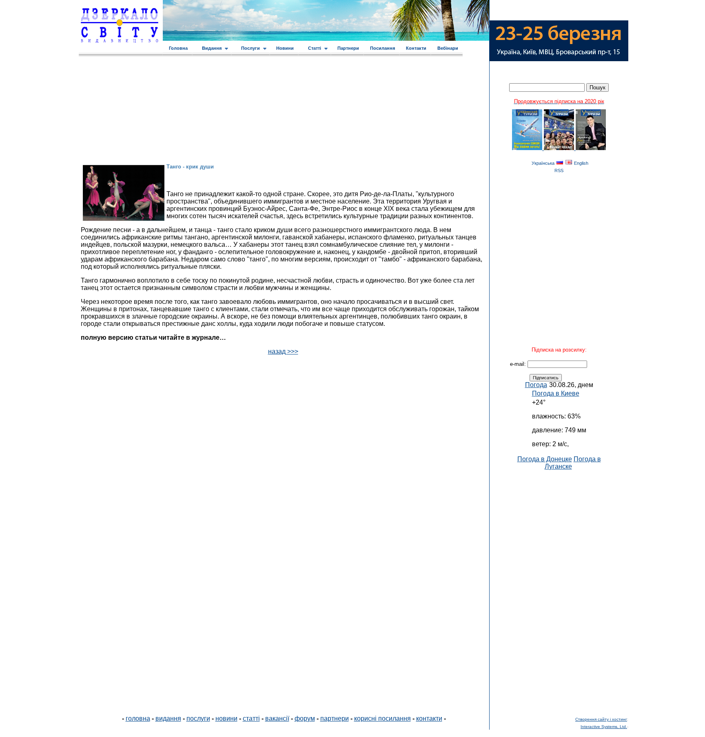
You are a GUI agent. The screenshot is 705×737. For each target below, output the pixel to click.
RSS (558, 170)
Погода (536, 384)
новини (226, 718)
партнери (334, 718)
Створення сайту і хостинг (601, 719)
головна (138, 718)
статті (251, 718)
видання (168, 718)
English (581, 163)
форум (305, 718)
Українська (543, 163)
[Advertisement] (559, 592)
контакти (429, 718)
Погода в (555, 393)
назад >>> (283, 351)
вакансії (277, 718)
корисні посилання (382, 718)
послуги (198, 718)
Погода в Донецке (544, 459)
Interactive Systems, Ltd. (604, 726)
